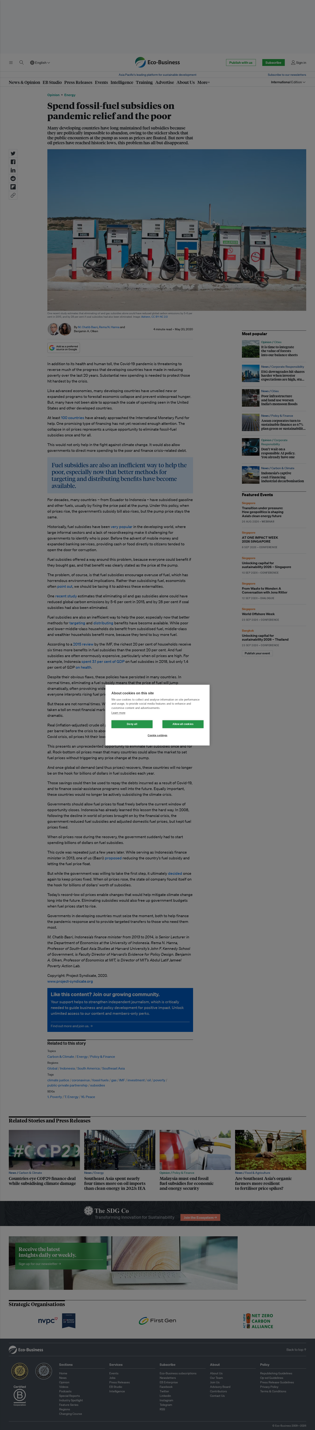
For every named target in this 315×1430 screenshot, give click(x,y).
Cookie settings (157, 735)
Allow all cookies (183, 724)
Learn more (118, 712)
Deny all (132, 724)
